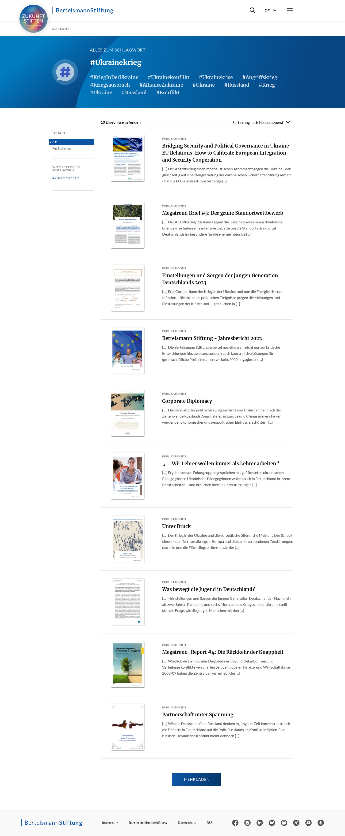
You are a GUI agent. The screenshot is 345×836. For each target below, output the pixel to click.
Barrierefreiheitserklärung (148, 823)
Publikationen (61, 148)
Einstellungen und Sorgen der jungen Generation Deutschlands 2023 (220, 279)
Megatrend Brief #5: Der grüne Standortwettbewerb (222, 213)
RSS (209, 823)
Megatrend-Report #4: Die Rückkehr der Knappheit (223, 652)
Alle (55, 142)
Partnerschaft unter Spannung (197, 715)
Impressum (110, 823)
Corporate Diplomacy (187, 401)
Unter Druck (176, 526)
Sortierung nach (258, 122)
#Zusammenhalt (65, 178)
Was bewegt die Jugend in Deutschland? (208, 589)
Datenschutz (187, 823)
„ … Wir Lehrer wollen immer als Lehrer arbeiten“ (220, 463)
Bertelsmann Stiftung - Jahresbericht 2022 (212, 338)
